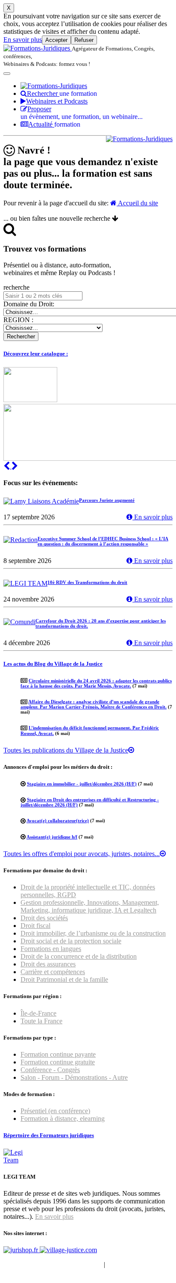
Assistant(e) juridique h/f (51, 836)
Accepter (56, 40)
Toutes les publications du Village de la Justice (65, 750)
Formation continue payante (58, 1054)
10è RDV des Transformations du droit (87, 582)
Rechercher (62, 93)
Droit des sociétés (44, 918)
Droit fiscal (35, 925)
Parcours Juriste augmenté (107, 500)
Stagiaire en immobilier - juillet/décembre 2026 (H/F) (82, 783)
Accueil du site (137, 203)
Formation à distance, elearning (63, 1118)
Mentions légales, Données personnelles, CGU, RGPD (78, 1268)
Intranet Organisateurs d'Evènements (52, 1264)
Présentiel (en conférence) (55, 1110)
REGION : (18, 319)
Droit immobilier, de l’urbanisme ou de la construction (93, 933)
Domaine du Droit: (28, 304)
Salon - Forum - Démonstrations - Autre (74, 1077)
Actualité (54, 124)
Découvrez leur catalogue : (35, 353)
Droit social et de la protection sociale (71, 941)
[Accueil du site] (37, 48)
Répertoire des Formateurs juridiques (48, 1135)
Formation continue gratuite (58, 1062)
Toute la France (41, 1021)
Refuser (84, 40)
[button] (7, 466)
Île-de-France (38, 1013)
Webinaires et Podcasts (57, 101)
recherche (16, 287)
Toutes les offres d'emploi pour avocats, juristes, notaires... (81, 853)
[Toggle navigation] (6, 73)
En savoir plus (22, 39)
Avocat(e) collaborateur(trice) (57, 820)
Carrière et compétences (53, 971)
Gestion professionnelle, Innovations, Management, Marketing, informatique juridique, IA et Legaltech (90, 906)
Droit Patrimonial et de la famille (64, 979)
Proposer (82, 112)
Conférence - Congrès (50, 1069)
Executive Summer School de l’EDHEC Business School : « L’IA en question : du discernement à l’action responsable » (103, 541)
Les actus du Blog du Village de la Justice (53, 664)
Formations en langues (51, 948)
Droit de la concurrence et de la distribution (79, 956)
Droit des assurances (48, 964)
